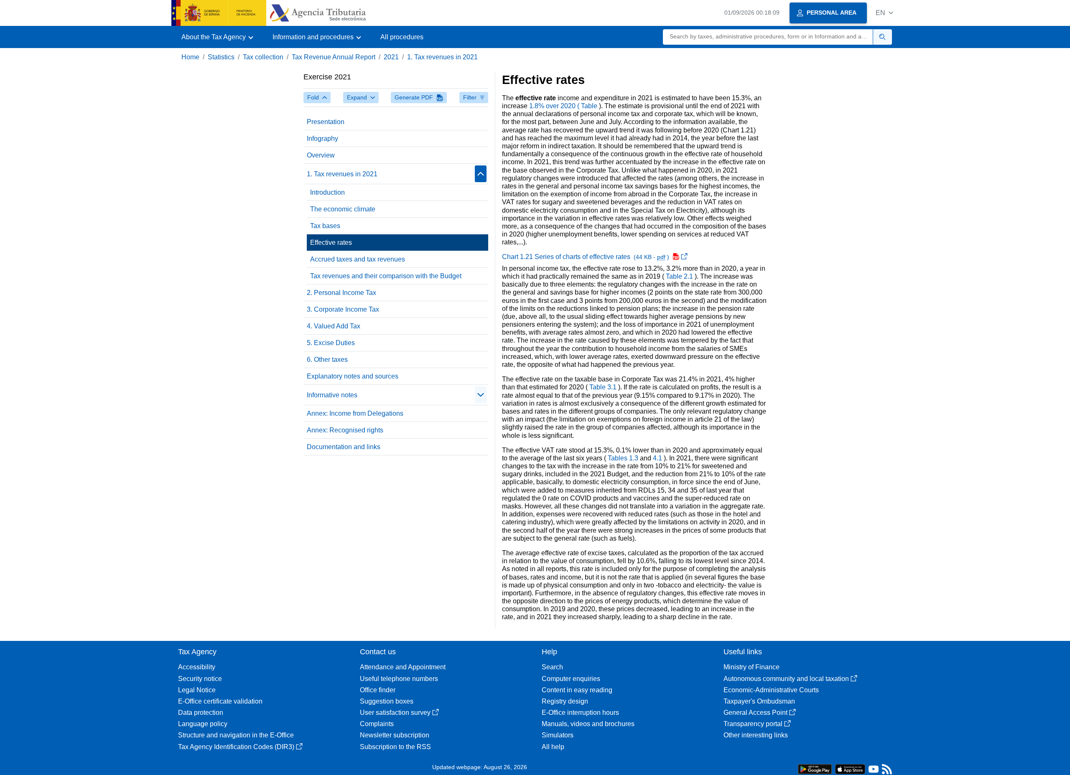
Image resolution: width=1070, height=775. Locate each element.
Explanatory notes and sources (352, 376)
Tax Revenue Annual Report (333, 57)
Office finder (377, 690)
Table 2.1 (680, 276)
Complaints (377, 723)
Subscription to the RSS (395, 746)
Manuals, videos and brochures (588, 723)
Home (190, 57)
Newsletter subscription (394, 735)
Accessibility (196, 667)
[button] (884, 12)
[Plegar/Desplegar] (481, 173)
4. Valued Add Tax (333, 326)
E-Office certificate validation (220, 701)
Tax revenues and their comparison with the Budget (385, 276)
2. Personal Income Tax (341, 292)
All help (553, 746)
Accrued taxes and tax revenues (357, 259)
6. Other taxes (327, 359)
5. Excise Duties (331, 342)
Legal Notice (197, 690)
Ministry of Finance (752, 667)
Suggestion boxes (386, 701)
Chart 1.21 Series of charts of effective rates (586, 256)
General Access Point (755, 712)
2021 (391, 57)
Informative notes (332, 395)
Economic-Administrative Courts (771, 690)
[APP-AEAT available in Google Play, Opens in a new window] (815, 768)
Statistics (221, 57)
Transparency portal (753, 723)
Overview (321, 155)
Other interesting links (756, 735)
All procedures (401, 37)
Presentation (325, 121)
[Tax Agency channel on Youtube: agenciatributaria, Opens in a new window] (874, 771)
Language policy (202, 723)
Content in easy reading (577, 690)
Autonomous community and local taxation (786, 678)
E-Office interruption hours (580, 712)
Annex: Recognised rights (345, 430)
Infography (322, 138)
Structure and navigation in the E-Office (236, 735)
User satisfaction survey (395, 712)
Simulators (557, 735)
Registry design (565, 701)
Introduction (327, 192)
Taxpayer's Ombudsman (759, 701)
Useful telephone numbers (399, 678)
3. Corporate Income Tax (343, 309)
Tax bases (325, 225)
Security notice (200, 678)
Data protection (200, 712)
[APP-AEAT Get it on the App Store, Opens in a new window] (850, 768)
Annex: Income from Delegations (355, 413)
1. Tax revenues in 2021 (442, 57)
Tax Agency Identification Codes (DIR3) (236, 746)
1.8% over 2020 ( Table (564, 105)
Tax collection (263, 57)
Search (552, 667)
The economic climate (342, 209)
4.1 (658, 458)
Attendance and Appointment (403, 667)
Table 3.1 (603, 387)
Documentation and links (343, 446)
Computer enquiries (571, 678)
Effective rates (331, 242)
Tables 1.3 (624, 458)
